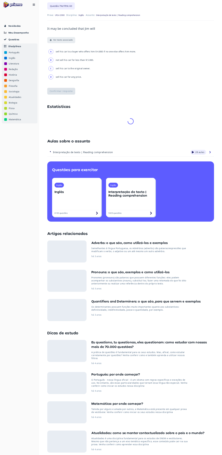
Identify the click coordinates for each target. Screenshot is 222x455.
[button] (19, 83)
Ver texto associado (63, 40)
